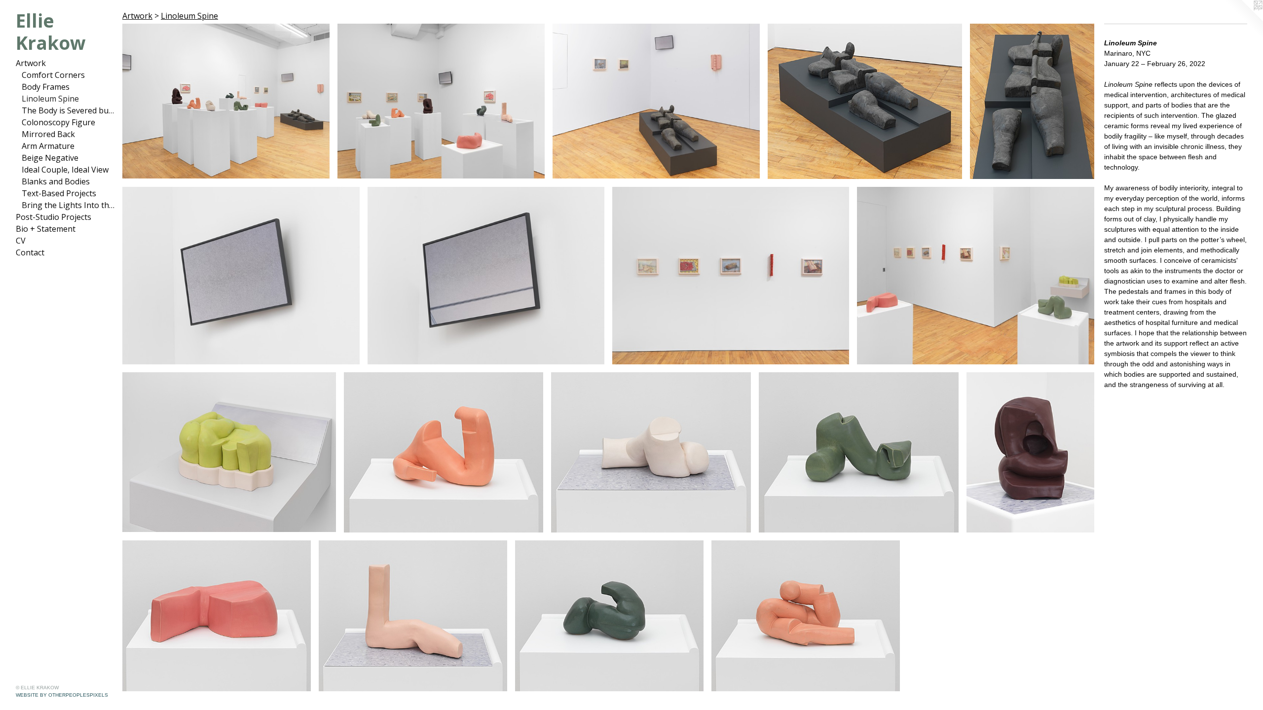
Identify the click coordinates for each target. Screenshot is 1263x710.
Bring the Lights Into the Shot (68, 205)
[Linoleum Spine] (226, 101)
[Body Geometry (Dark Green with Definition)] (609, 615)
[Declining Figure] (865, 101)
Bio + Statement (45, 228)
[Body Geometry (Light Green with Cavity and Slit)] (859, 452)
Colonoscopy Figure (58, 122)
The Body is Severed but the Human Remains (68, 110)
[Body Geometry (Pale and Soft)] (651, 452)
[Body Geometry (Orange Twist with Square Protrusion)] (444, 452)
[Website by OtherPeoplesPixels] (1243, 19)
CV (21, 240)
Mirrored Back (48, 134)
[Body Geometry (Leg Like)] (413, 615)
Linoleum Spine (50, 98)
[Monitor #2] (486, 275)
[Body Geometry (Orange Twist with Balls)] (805, 615)
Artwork (31, 63)
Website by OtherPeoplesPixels (62, 695)
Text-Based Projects (59, 193)
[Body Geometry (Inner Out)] (1030, 452)
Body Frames (46, 86)
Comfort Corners (53, 75)
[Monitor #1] (241, 275)
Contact (30, 252)
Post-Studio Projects (53, 217)
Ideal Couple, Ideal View (65, 169)
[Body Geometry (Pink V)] (216, 615)
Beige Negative (50, 157)
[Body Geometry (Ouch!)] (229, 452)
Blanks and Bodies (56, 181)
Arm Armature (48, 146)
